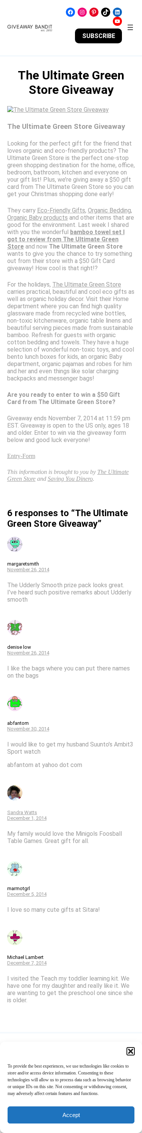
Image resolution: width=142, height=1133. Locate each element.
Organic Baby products (37, 217)
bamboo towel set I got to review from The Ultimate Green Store (66, 239)
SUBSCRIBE (98, 36)
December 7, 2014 (27, 963)
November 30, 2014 (28, 729)
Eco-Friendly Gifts (61, 210)
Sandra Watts (22, 812)
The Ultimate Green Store (86, 284)
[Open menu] (130, 27)
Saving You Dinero (70, 478)
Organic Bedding (109, 210)
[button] (130, 1051)
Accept (71, 1115)
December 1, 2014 (27, 818)
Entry (13, 456)
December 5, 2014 (27, 894)
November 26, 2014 (28, 569)
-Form (27, 456)
